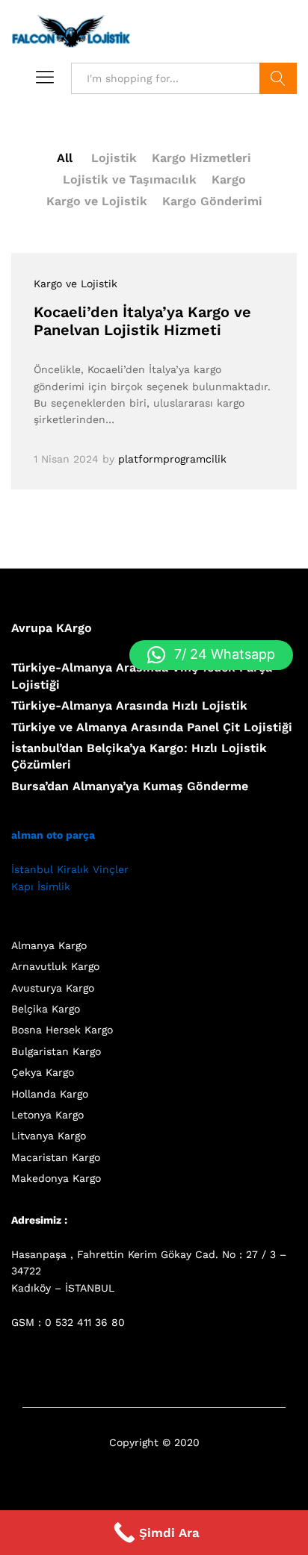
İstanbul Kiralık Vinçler (70, 869)
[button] (211, 655)
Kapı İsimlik (40, 886)
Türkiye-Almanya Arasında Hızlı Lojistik (129, 705)
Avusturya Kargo (52, 988)
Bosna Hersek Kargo (62, 1030)
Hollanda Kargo (49, 1094)
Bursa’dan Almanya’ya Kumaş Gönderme (129, 786)
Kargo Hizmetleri (201, 158)
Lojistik (114, 158)
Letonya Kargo (47, 1115)
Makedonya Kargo (56, 1178)
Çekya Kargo (42, 1072)
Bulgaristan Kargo (56, 1051)
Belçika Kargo (45, 1009)
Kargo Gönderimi (212, 201)
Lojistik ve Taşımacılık (130, 179)
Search (278, 78)
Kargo (229, 179)
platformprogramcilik (172, 459)
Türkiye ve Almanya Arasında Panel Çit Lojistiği (151, 727)
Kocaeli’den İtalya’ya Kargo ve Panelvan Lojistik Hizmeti (142, 321)
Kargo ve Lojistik (96, 201)
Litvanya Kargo (48, 1136)
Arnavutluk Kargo (55, 966)
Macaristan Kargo (55, 1157)
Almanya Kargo (49, 945)
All (65, 158)
